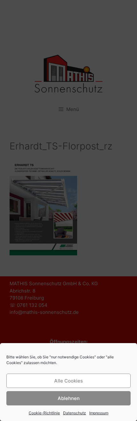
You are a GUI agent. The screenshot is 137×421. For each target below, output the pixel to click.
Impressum (98, 413)
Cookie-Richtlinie (44, 413)
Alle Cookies (68, 381)
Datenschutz (74, 413)
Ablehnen (69, 398)
